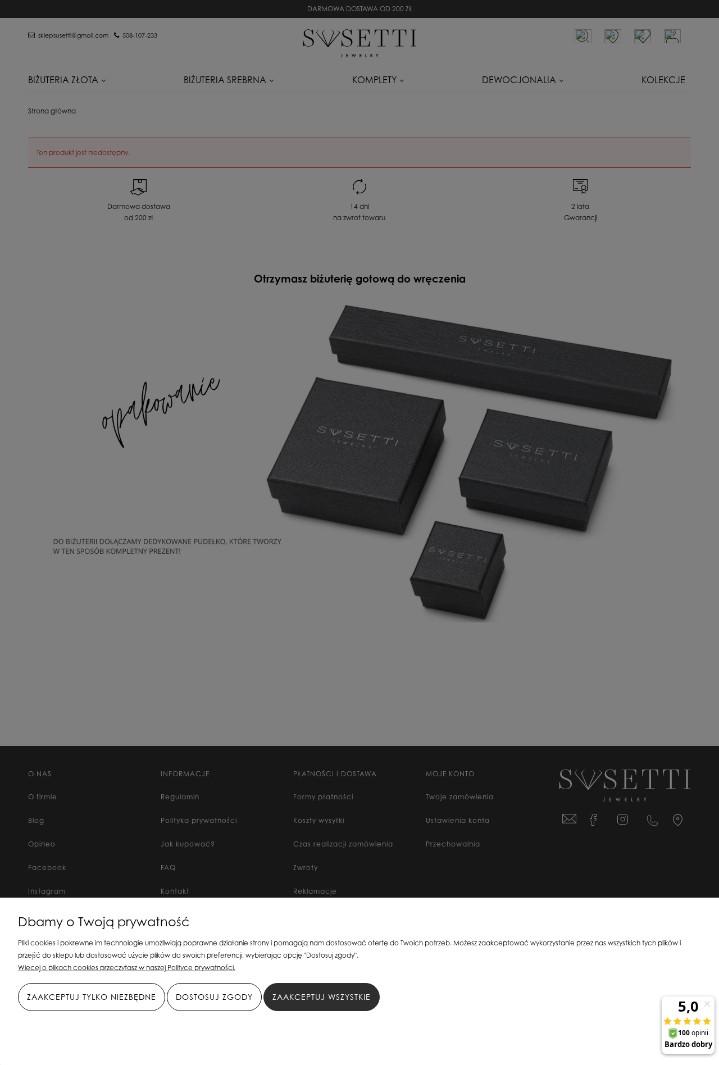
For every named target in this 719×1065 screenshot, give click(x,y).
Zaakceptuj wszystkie (321, 997)
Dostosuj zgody (214, 997)
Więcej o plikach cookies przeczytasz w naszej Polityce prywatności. (126, 967)
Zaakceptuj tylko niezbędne (91, 997)
